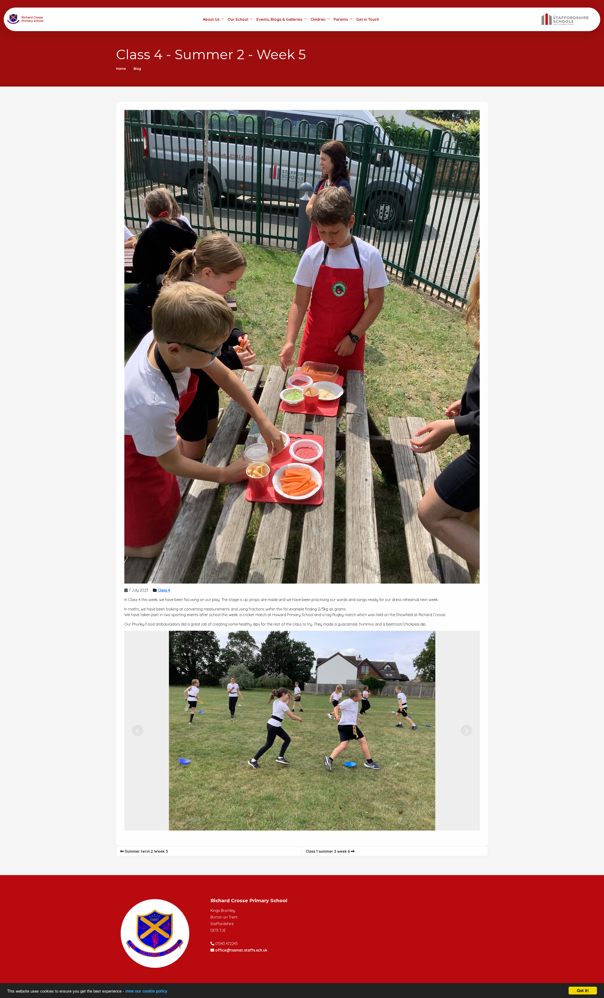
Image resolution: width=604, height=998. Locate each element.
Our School (238, 19)
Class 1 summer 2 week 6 (328, 851)
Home (121, 69)
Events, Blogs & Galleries (279, 19)
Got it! (583, 990)
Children (317, 19)
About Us (211, 19)
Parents (341, 19)
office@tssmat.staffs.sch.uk (241, 950)
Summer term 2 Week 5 (146, 851)
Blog (137, 69)
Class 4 (164, 590)
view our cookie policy (146, 991)
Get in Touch (367, 19)
